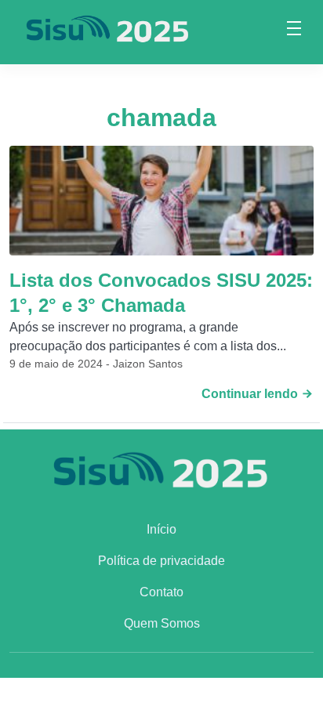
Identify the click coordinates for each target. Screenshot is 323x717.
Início (161, 529)
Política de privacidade (161, 560)
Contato (161, 592)
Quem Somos (162, 623)
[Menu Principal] (294, 30)
